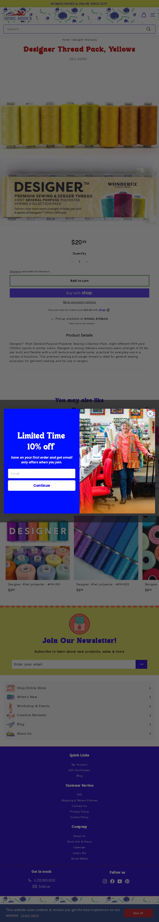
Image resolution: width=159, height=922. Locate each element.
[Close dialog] (150, 413)
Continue (41, 485)
